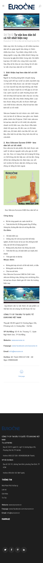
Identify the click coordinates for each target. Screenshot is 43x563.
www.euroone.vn (18, 340)
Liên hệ (4, 490)
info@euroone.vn (16, 351)
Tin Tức (4, 498)
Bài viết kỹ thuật (25, 41)
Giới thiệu (5, 494)
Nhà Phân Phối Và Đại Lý (10, 486)
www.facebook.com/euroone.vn (24, 346)
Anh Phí (36, 41)
